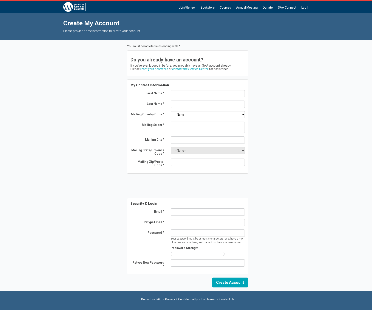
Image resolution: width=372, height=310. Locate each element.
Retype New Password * (148, 264)
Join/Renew (187, 7)
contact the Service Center (190, 69)
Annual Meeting (247, 7)
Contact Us (226, 299)
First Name (155, 93)
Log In (305, 7)
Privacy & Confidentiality (181, 299)
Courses (225, 7)
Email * (159, 211)
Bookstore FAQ (151, 299)
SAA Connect (287, 7)
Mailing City (154, 139)
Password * (155, 232)
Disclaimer (209, 299)
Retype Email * (154, 222)
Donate (268, 7)
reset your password (154, 69)
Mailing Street (153, 125)
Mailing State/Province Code (147, 151)
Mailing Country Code (147, 114)
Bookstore (208, 7)
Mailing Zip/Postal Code (151, 163)
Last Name (155, 103)
